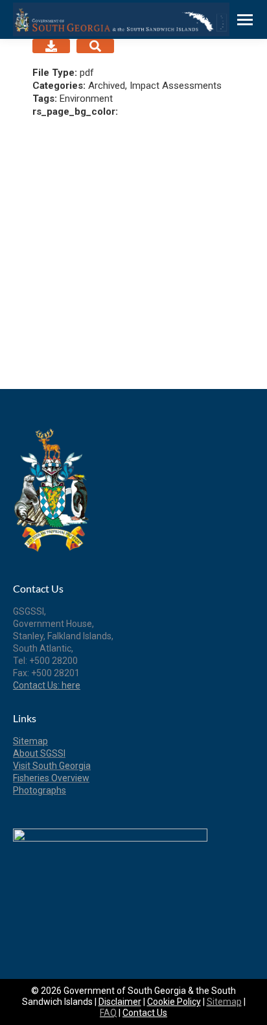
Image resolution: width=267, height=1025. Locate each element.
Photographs (39, 790)
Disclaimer (120, 1001)
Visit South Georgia (52, 765)
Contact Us (144, 1012)
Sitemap (30, 741)
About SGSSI (39, 753)
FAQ (108, 1012)
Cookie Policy (174, 1001)
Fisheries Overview (51, 778)
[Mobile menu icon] (245, 20)
